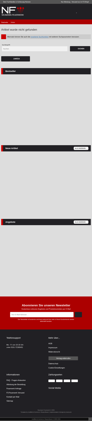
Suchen (80, 49)
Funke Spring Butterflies (15, 257)
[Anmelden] (70, 11)
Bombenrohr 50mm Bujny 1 (48, 124)
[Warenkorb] (82, 11)
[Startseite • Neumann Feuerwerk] (13, 16)
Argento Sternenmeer (43, 181)
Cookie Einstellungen (56, 368)
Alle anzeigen (80, 148)
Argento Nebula (11, 186)
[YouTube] (54, 394)
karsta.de (69, 412)
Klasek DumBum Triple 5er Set (17, 112)
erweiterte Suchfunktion (40, 37)
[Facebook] (49, 394)
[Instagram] (59, 394)
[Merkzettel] (76, 11)
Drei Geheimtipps (38, 253)
